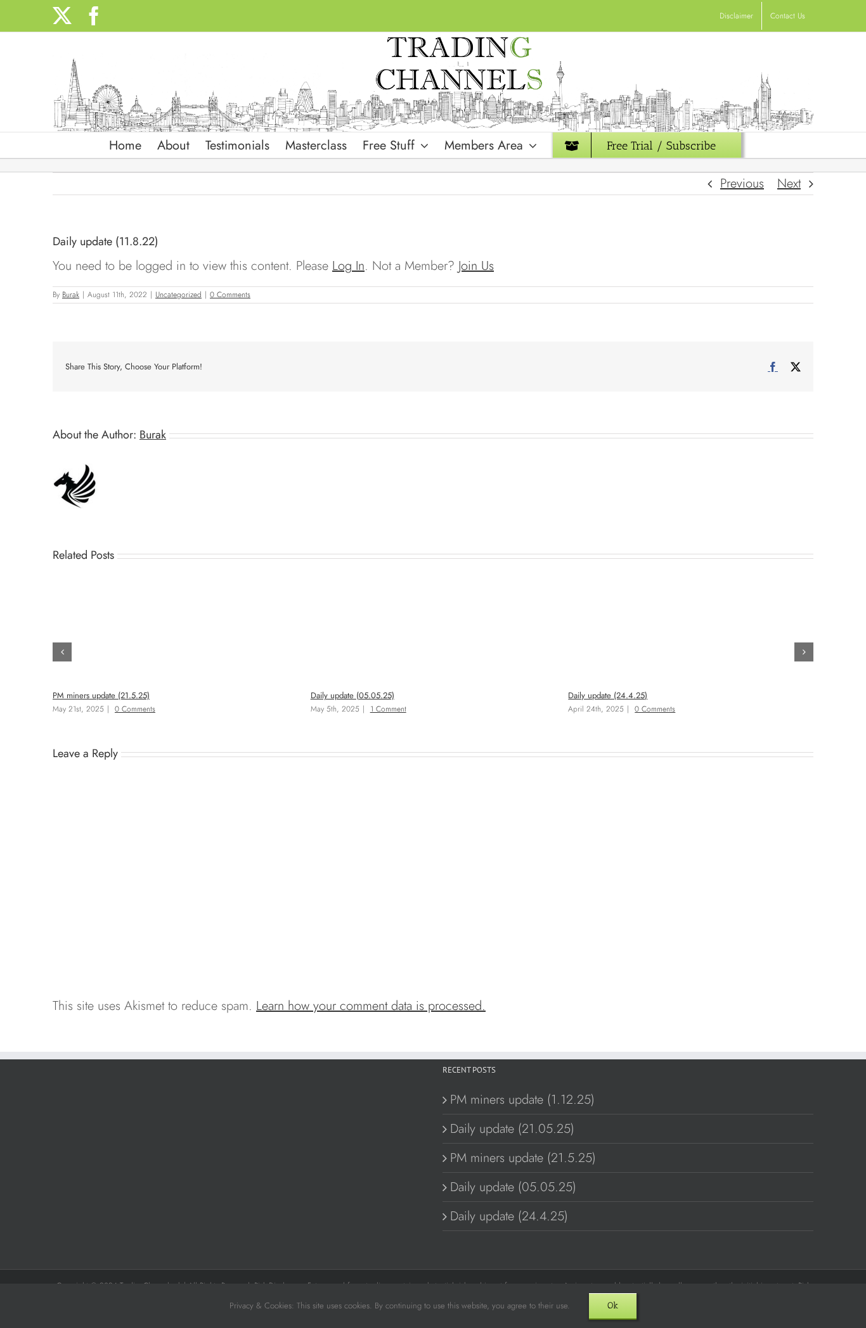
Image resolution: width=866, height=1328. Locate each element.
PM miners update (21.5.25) (101, 695)
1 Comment (388, 709)
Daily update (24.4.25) (607, 695)
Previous (742, 183)
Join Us (476, 266)
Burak (70, 294)
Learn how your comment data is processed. (371, 1006)
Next (789, 183)
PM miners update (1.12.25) (522, 1100)
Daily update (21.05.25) (512, 1129)
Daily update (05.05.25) (352, 695)
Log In (348, 266)
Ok (612, 1305)
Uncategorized (178, 294)
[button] (62, 651)
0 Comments (230, 294)
